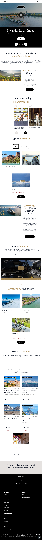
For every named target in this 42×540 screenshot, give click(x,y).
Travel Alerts (6, 500)
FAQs (4, 497)
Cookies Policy (6, 528)
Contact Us (5, 494)
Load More (20, 196)
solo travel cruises (33, 252)
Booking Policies (6, 507)
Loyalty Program (6, 516)
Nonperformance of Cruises (8, 529)
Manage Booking (6, 495)
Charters (5, 518)
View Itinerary (6, 430)
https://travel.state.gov (24, 537)
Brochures (23, 494)
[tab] (16, 146)
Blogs (22, 495)
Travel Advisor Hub (7, 502)
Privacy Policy (6, 526)
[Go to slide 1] (19, 44)
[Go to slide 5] (22, 44)
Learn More (20, 38)
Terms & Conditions (7, 524)
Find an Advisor (6, 505)
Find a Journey (21, 7)
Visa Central (6, 510)
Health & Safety (6, 499)
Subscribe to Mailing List (26, 497)
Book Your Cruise (29, 236)
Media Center (6, 521)
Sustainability (6, 523)
